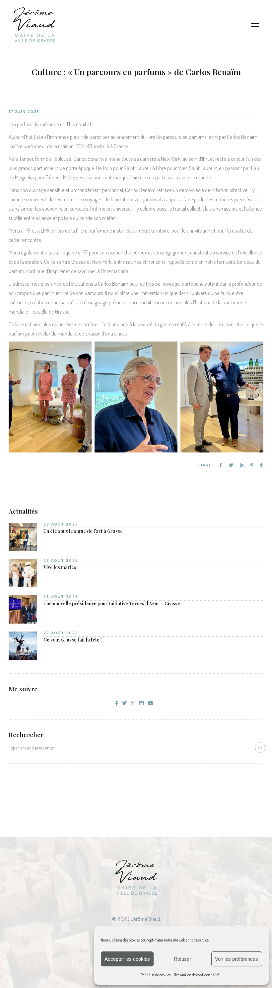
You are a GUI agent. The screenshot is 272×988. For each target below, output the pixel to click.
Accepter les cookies (127, 959)
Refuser (182, 959)
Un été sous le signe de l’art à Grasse (83, 531)
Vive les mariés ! (61, 567)
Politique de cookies (155, 974)
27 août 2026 (60, 633)
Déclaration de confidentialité (196, 974)
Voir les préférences (236, 959)
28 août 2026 (60, 524)
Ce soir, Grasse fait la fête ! (72, 640)
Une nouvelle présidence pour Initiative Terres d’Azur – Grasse (111, 604)
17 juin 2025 (24, 112)
